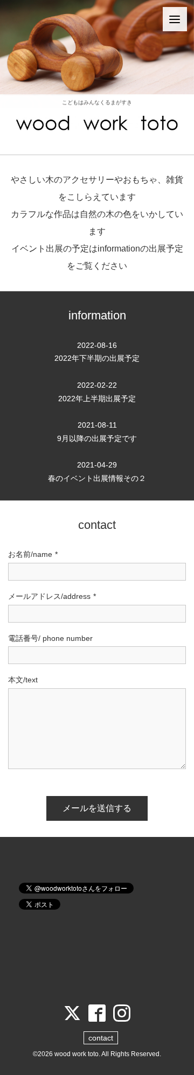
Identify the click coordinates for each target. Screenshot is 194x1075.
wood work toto (76, 1054)
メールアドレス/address (52, 596)
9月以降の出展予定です (97, 432)
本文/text (23, 679)
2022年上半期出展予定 (97, 392)
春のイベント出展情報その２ (97, 471)
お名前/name (33, 554)
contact (100, 1038)
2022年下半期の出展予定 (97, 352)
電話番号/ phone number (50, 638)
